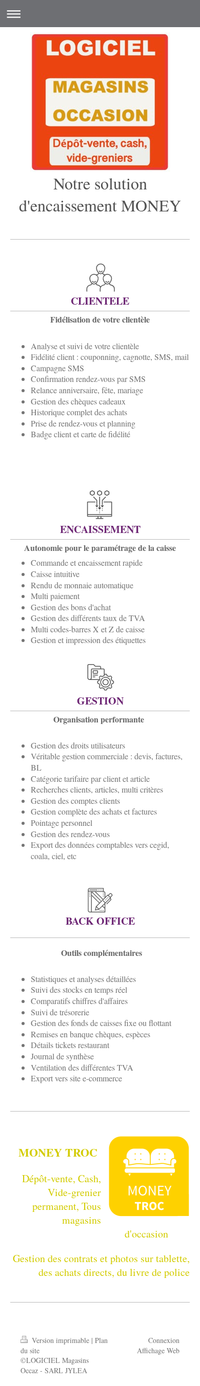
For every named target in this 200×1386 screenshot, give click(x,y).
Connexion (163, 1340)
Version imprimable (60, 1340)
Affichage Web (158, 1350)
